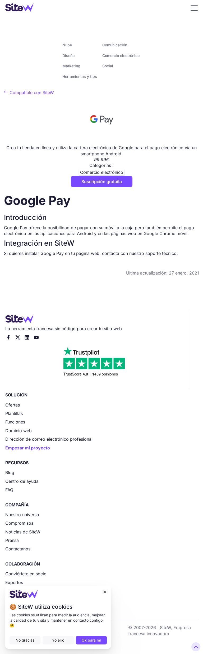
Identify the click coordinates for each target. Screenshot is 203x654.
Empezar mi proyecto (27, 447)
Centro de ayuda (22, 481)
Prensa (12, 540)
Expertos (14, 582)
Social (107, 66)
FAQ (9, 489)
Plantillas (14, 413)
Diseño (68, 55)
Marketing (71, 66)
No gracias (25, 640)
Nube (67, 45)
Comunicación (114, 45)
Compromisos (19, 523)
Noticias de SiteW (22, 531)
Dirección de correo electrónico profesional (49, 439)
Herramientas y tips (79, 76)
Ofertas (12, 405)
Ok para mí (91, 640)
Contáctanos (17, 548)
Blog (9, 472)
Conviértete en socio (26, 573)
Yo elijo (58, 640)
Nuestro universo (22, 514)
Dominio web (18, 430)
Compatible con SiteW (29, 92)
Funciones (15, 422)
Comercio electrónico (121, 55)
